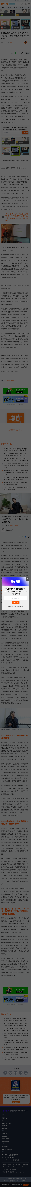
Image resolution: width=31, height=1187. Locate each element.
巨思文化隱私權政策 (18, 606)
